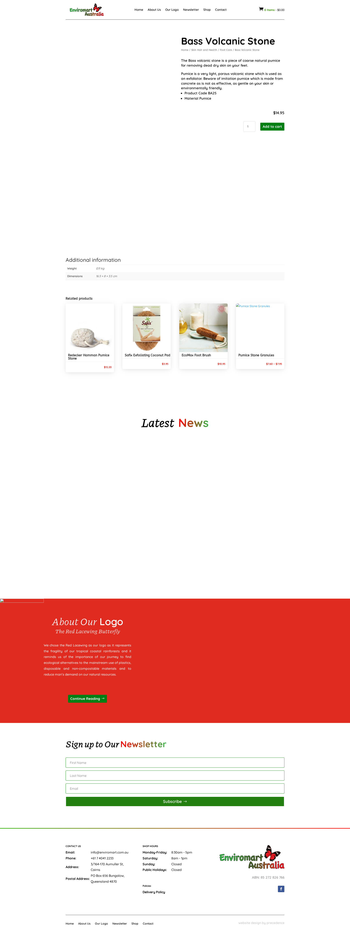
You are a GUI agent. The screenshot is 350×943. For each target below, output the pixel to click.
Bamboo (75, 507)
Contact (221, 10)
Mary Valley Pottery (84, 464)
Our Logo (172, 10)
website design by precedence (261, 923)
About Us (154, 10)
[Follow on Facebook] (281, 889)
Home (138, 10)
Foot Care (226, 49)
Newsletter (191, 10)
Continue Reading (85, 698)
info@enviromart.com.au (109, 852)
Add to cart (272, 126)
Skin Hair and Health (204, 49)
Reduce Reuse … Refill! (84, 551)
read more (80, 479)
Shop (207, 10)
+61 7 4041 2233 (102, 858)
